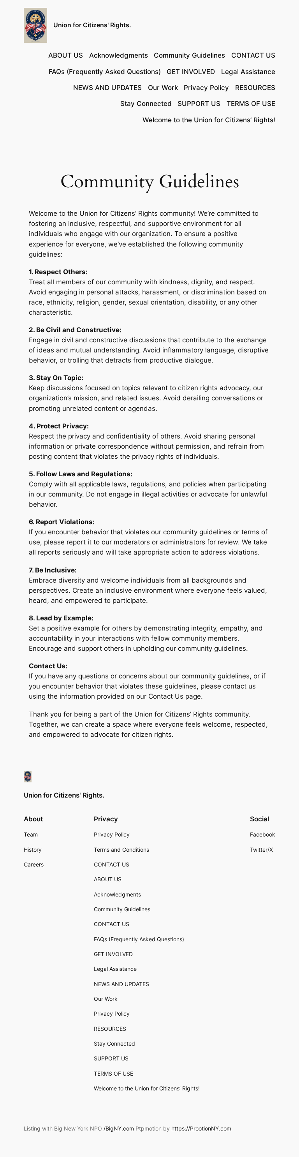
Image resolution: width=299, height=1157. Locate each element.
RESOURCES (255, 88)
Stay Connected (146, 103)
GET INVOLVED (191, 72)
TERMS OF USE (251, 103)
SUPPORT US (199, 103)
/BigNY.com (119, 1128)
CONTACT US (253, 55)
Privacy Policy (206, 88)
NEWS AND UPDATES (107, 88)
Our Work (163, 88)
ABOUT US (65, 55)
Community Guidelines (189, 55)
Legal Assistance (248, 72)
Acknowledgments (118, 55)
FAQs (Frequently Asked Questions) (105, 72)
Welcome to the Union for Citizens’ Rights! (208, 120)
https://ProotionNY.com (201, 1128)
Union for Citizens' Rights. (92, 25)
